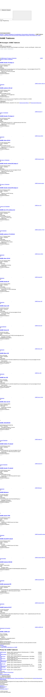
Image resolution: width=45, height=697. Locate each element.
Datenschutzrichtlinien (24, 102)
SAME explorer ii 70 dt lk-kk (7, 234)
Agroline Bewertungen (37, 678)
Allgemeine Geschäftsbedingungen (7, 678)
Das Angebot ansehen (5, 643)
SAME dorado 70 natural (6, 468)
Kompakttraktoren (18, 34)
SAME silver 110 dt (5, 401)
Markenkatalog (3, 679)
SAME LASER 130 (5, 631)
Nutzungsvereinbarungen (36, 102)
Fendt (12, 35)
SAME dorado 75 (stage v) (7, 62)
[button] (22, 26)
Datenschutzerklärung (19, 678)
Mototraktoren (32, 34)
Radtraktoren (11, 34)
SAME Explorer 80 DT (6, 607)
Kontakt (7, 674)
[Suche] (22, 15)
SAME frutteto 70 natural (6, 443)
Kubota (20, 35)
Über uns (2, 674)
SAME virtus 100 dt (5, 140)
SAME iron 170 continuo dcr (7, 209)
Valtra (39, 35)
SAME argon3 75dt (5, 515)
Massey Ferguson (26, 35)
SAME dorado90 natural (6, 538)
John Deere (16, 35)
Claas (5, 35)
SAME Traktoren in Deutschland (6, 672)
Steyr (37, 35)
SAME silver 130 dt (5, 258)
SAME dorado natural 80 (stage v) (9, 163)
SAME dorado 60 (4, 281)
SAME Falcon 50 (4, 330)
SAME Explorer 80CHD (6, 562)
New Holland (32, 35)
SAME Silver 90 (3, 665)
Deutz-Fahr (8, 35)
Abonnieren (2, 101)
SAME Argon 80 (3, 660)
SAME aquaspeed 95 (5, 584)
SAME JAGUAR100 (5, 422)
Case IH (1, 35)
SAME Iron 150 (4, 377)
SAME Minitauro (4, 492)
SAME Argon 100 (4, 305)
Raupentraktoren (25, 34)
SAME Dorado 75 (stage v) (7, 116)
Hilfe (5, 674)
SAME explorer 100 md (6, 88)
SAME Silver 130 (4, 353)
